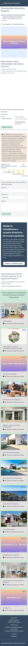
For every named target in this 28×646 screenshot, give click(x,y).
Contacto (14, 636)
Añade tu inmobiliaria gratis (14, 263)
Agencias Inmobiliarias (12, 3)
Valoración (4, 194)
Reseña (3, 201)
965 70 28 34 (7, 127)
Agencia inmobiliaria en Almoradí (11, 286)
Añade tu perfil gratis (14, 622)
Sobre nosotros (14, 620)
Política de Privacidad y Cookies (14, 631)
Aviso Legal (14, 629)
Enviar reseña (6, 214)
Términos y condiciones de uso (14, 627)
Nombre (3, 187)
